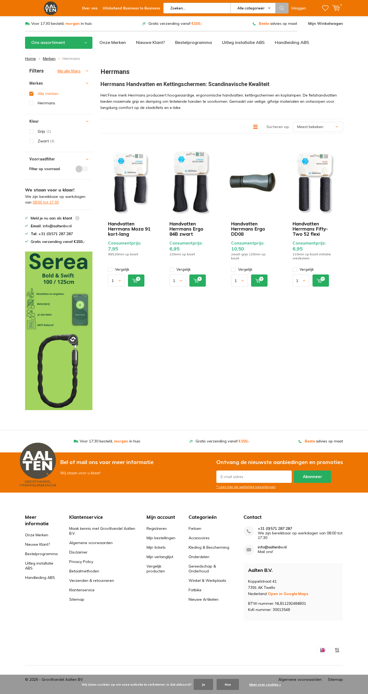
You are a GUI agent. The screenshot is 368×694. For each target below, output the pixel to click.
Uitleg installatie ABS (243, 42)
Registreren (157, 528)
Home (30, 58)
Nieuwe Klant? (150, 42)
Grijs (44, 131)
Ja (203, 684)
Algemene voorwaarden (91, 542)
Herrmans (46, 103)
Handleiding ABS (292, 42)
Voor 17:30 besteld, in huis (61, 23)
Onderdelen (199, 556)
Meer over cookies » (265, 684)
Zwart (46, 141)
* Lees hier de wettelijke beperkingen (246, 487)
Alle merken (48, 93)
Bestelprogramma (193, 42)
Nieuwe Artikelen (203, 599)
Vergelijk (122, 269)
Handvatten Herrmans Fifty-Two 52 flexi (310, 229)
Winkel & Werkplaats (207, 580)
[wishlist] (325, 8)
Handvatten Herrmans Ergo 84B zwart (186, 229)
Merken (49, 58)
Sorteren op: (278, 126)
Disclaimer (78, 552)
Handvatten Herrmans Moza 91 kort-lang (129, 229)
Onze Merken (112, 42)
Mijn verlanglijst (160, 556)
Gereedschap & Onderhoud (202, 568)
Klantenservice (82, 590)
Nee (228, 684)
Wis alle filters (69, 71)
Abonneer (312, 476)
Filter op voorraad (44, 168)
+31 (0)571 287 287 (275, 528)
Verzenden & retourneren (91, 580)
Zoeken (282, 8)
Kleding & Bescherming (209, 547)
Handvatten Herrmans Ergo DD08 (248, 229)
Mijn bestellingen (161, 537)
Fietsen (195, 528)
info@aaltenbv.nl (272, 547)
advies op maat (278, 23)
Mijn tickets (156, 547)
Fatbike (195, 590)
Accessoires (199, 537)
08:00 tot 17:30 (46, 202)
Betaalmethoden (84, 571)
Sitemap (76, 599)
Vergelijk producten (156, 568)
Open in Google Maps (288, 593)
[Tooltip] (77, 219)
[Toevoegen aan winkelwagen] (136, 280)
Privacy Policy (81, 561)
